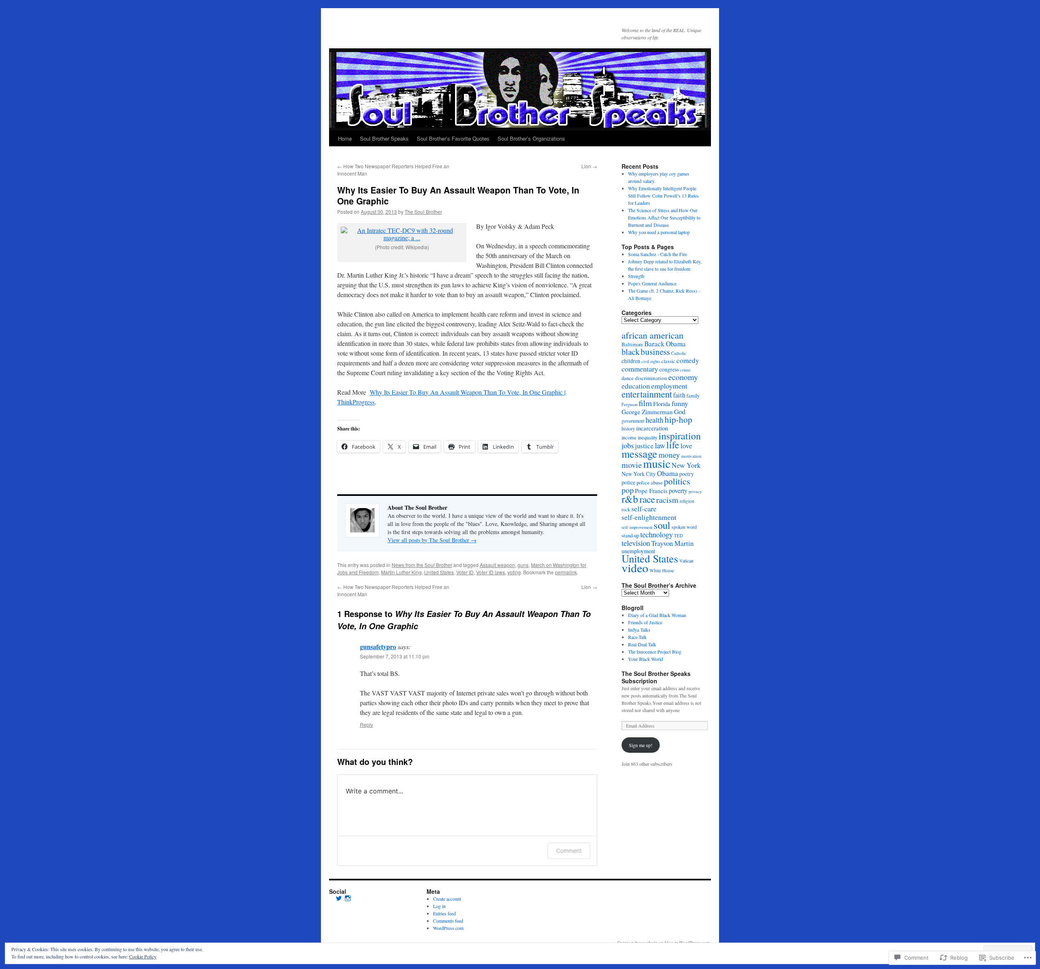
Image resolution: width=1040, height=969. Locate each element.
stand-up (630, 535)
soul (662, 525)
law (660, 445)
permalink (566, 572)
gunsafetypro (378, 646)
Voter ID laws (490, 572)
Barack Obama (665, 343)
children (631, 361)
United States (439, 572)
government (633, 420)
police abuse (650, 482)
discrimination (651, 378)
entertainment (647, 394)
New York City (639, 474)
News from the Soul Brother (422, 564)
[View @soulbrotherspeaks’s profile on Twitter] (339, 898)
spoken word (684, 527)
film (645, 403)
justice (644, 445)
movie (632, 464)
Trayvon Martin (672, 543)
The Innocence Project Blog (654, 651)
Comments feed (448, 920)
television (636, 543)
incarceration (652, 428)
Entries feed (444, 913)
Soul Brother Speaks (384, 138)
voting (514, 572)
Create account (447, 898)
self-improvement (637, 527)
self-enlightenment (649, 517)
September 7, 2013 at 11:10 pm (394, 656)
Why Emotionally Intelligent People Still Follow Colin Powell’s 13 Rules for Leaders (663, 195)
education (636, 386)
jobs (628, 445)
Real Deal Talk (642, 644)
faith (679, 395)
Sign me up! (640, 745)
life (672, 444)
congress (669, 369)
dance (628, 378)
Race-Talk (637, 637)
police (628, 482)
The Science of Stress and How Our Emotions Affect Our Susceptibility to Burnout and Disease (664, 217)
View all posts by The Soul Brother (432, 540)
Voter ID (465, 572)
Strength (636, 276)
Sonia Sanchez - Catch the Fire (657, 254)
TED (678, 536)
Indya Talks (639, 629)
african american (652, 335)
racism (667, 499)
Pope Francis (651, 491)
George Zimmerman (647, 412)
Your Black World (645, 659)
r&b (630, 499)
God (679, 411)
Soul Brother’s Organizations (531, 138)
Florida (661, 404)
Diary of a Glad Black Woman (657, 615)
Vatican (686, 560)
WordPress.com (448, 928)
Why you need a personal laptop (659, 232)
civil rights (650, 361)
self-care (643, 508)
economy (683, 377)
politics (677, 481)
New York (686, 465)
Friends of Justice (645, 622)
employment (669, 386)
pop (628, 489)
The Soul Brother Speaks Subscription (656, 677)
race (647, 499)
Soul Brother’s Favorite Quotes (453, 138)
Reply (366, 724)
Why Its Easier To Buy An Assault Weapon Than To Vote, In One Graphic (458, 195)
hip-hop (678, 419)
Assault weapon (497, 564)
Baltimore (632, 344)
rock (626, 509)
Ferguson (629, 404)
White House (662, 570)
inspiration (680, 435)
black (630, 351)
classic (668, 361)
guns (523, 564)
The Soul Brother (423, 211)
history (628, 428)
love (686, 445)
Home (345, 138)
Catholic (679, 353)
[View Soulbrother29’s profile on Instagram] (347, 898)
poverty (678, 490)
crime (685, 370)
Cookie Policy (142, 956)
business (655, 351)
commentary (640, 369)
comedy (687, 360)
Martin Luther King (401, 572)
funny (680, 403)
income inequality (639, 437)
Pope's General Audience (652, 283)
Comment (569, 850)
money (669, 455)
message (639, 454)
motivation (691, 456)
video (635, 568)
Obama (667, 473)
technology (656, 534)
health (654, 420)
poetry (686, 474)
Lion (589, 166)
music (656, 463)
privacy (695, 491)
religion (687, 501)
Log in (439, 906)
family (693, 395)
